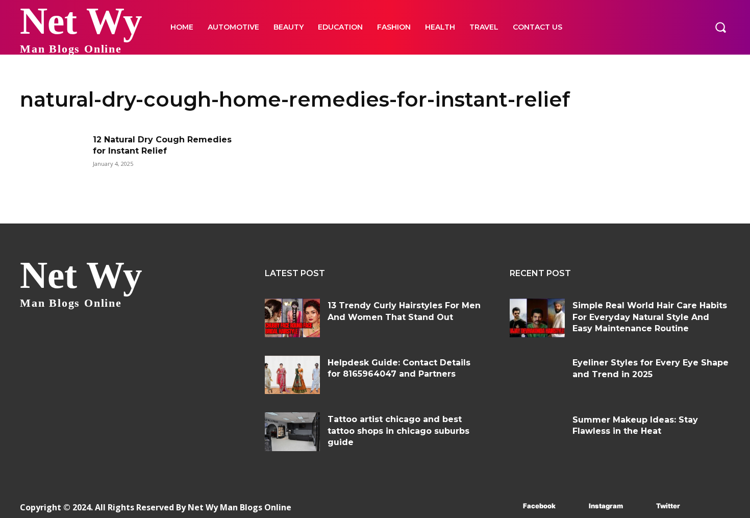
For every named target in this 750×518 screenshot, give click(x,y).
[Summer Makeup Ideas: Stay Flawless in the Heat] (537, 432)
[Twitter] (641, 506)
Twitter (668, 506)
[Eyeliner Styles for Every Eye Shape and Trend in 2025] (537, 375)
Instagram (606, 506)
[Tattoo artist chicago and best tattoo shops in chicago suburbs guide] (292, 431)
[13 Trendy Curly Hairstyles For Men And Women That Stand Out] (292, 318)
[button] (720, 27)
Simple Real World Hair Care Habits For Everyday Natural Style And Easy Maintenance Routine (649, 317)
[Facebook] (508, 506)
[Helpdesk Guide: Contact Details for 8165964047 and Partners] (292, 375)
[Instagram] (574, 506)
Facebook (539, 506)
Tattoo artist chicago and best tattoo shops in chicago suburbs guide (398, 430)
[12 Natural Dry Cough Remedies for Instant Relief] (53, 157)
